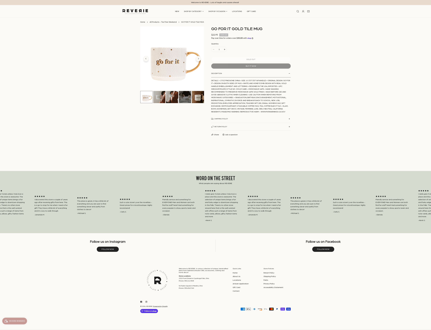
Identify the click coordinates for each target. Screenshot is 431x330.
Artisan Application (241, 284)
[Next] (198, 58)
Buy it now (251, 66)
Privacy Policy (269, 284)
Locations (237, 280)
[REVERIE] (135, 11)
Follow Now (323, 249)
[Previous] (146, 58)
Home (142, 22)
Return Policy (269, 273)
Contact (236, 291)
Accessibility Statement (273, 287)
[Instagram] (146, 302)
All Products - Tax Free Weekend (163, 22)
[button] (308, 11)
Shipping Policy (270, 276)
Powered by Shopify (160, 306)
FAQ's (266, 280)
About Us (236, 276)
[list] (172, 58)
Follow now (108, 249)
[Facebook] (141, 302)
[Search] (297, 11)
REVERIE (149, 306)
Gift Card (236, 287)
